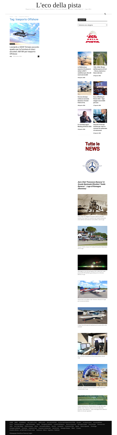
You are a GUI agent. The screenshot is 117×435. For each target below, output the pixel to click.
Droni (11, 424)
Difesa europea (29, 426)
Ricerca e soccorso (71, 424)
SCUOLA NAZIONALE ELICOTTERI (66, 422)
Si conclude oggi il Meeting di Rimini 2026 (84, 125)
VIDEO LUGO (42, 422)
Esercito (54, 426)
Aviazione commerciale (45, 428)
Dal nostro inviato (82, 424)
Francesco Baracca (19, 424)
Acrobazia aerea (87, 422)
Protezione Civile (69, 426)
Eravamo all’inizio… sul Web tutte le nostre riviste (22, 430)
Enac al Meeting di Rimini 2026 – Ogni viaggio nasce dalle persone (99, 99)
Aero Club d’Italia (18, 426)
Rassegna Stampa (65, 428)
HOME (11, 422)
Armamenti (60, 426)
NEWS (16, 422)
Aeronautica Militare (45, 426)
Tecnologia (94, 426)
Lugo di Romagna (30, 424)
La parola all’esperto (59, 424)
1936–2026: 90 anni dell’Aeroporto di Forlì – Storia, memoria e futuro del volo (100, 70)
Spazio (77, 426)
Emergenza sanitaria (46, 424)
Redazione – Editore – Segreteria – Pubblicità (47, 430)
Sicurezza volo (101, 424)
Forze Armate (92, 424)
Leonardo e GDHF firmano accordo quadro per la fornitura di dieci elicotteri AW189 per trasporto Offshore (24, 50)
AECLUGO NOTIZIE (51, 422)
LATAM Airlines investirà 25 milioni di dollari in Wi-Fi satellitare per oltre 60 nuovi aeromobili (84, 71)
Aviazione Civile (33, 428)
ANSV (11, 426)
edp (11, 56)
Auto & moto (55, 428)
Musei (73, 428)
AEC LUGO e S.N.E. (32, 422)
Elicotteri (12, 44)
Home (11, 16)
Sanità (38, 424)
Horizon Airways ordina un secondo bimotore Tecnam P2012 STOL (83, 99)
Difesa (36, 426)
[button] (105, 14)
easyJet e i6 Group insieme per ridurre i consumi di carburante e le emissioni (100, 127)
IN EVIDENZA (22, 422)
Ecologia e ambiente (15, 428)
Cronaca (78, 428)
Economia (24, 428)
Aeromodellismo (97, 422)
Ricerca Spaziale (85, 426)
